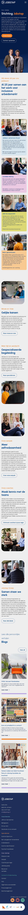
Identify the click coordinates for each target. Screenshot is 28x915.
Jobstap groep (5, 866)
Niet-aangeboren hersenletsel (10, 839)
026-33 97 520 (5, 810)
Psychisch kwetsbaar (7, 849)
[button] (25, 2)
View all (22, 650)
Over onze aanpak (9, 475)
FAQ (2, 881)
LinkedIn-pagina (11, 153)
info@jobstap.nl (5, 812)
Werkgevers (4, 823)
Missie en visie (5, 856)
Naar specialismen (9, 375)
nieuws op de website (19, 151)
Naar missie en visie (9, 333)
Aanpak (3, 859)
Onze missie (7, 36)
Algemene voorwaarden (8, 884)
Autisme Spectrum (6, 836)
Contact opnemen (9, 40)
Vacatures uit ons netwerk (8, 829)
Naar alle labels (8, 621)
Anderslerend (5, 843)
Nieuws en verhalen (4, 870)
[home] (8, 2)
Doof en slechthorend (7, 846)
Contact (3, 878)
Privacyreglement (6, 888)
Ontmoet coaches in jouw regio (13, 522)
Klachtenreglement (7, 891)
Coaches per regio (6, 862)
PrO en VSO (4, 826)
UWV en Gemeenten (7, 820)
